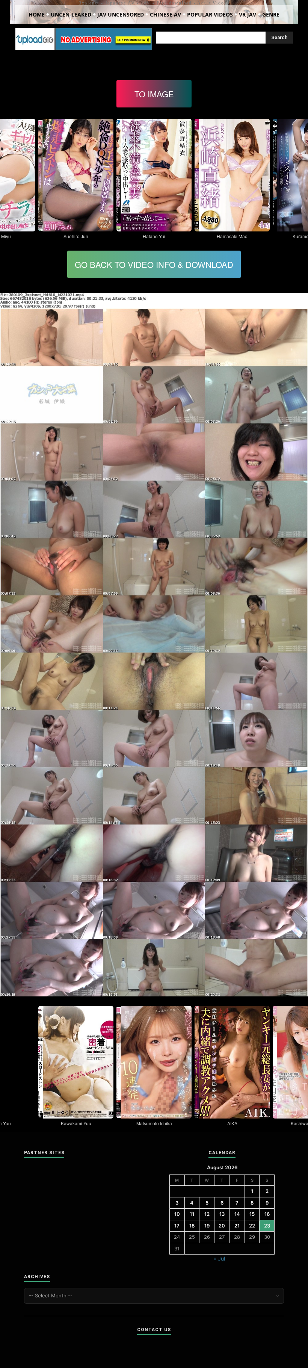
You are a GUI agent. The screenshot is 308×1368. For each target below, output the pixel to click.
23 (267, 1226)
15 (252, 1214)
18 (192, 1226)
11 (192, 1214)
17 (177, 1226)
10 (177, 1214)
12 (207, 1214)
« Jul (219, 1258)
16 (267, 1214)
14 (237, 1214)
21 (237, 1226)
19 (207, 1226)
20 (222, 1226)
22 (252, 1226)
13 (222, 1214)
